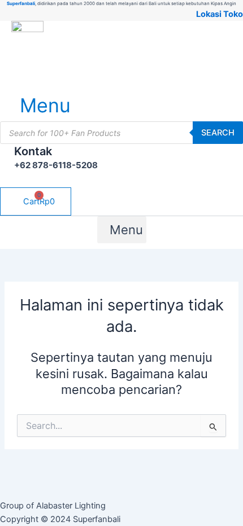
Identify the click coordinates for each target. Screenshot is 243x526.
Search (218, 133)
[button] (37, 105)
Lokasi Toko (219, 14)
